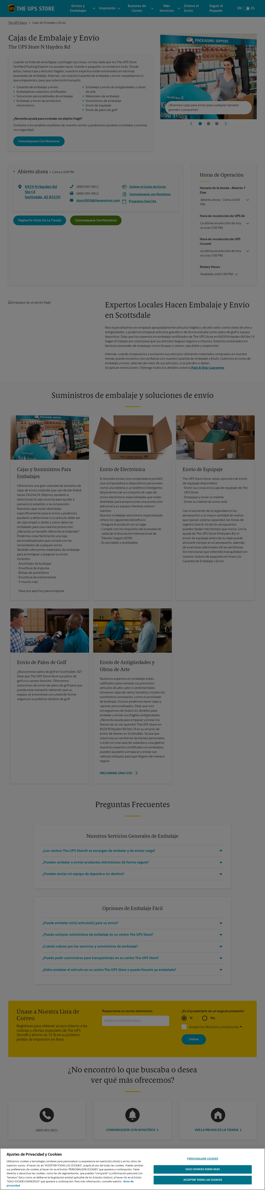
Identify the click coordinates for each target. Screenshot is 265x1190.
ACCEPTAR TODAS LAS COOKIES (202, 1180)
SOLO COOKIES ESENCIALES (203, 1169)
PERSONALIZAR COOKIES (202, 1158)
